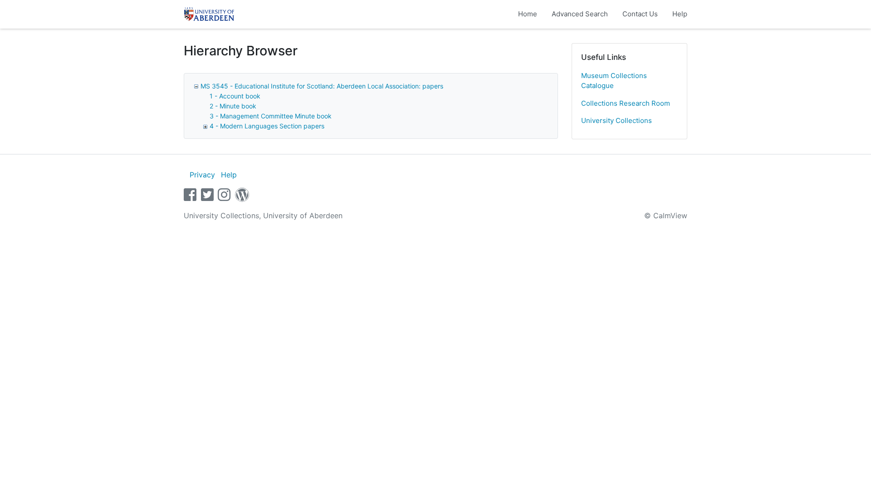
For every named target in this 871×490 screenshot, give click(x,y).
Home (527, 14)
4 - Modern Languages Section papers (267, 126)
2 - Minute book (233, 106)
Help (679, 14)
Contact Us (640, 14)
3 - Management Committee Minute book (271, 116)
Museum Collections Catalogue (614, 80)
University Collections (616, 120)
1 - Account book (235, 96)
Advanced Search (580, 14)
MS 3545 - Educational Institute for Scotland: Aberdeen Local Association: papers (322, 86)
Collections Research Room (625, 103)
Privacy (202, 174)
